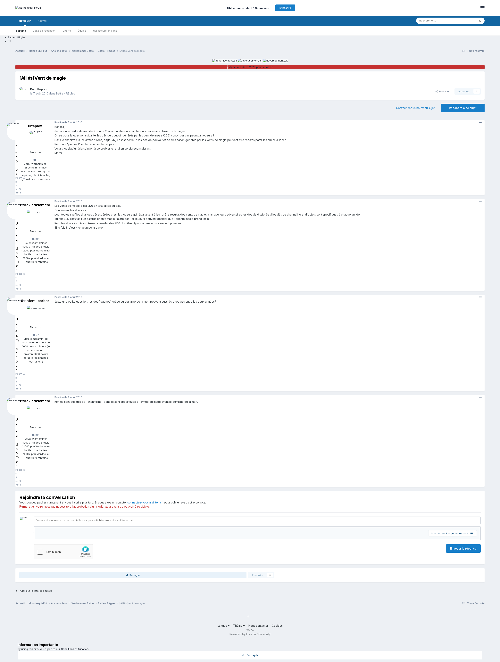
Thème (238, 625)
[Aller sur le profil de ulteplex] (23, 91)
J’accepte (251, 655)
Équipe (82, 30)
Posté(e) (68, 122)
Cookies (277, 625)
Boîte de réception (44, 30)
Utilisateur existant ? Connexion (248, 8)
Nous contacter (258, 625)
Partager (444, 91)
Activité (42, 20)
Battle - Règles (65, 93)
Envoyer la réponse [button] (463, 548)
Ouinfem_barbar (35, 301)
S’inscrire (285, 7)
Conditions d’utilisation (74, 648)
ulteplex (41, 89)
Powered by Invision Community (250, 634)
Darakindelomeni (35, 205)
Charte (66, 30)
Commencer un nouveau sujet (415, 108)
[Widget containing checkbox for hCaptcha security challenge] (63, 551)
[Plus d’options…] (481, 122)
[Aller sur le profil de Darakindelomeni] (36, 218)
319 (37, 239)
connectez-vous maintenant (145, 502)
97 (37, 334)
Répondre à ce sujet (463, 108)
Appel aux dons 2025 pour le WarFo (251, 67)
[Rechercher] (480, 21)
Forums (21, 30)
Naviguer (25, 20)
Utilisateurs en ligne (105, 30)
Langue (223, 625)
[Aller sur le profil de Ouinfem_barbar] (36, 314)
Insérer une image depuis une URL (452, 533)
